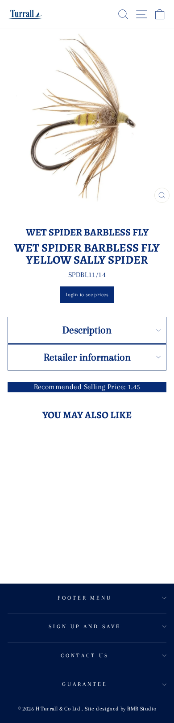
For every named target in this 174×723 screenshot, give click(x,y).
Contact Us (85, 655)
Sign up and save (85, 626)
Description (87, 330)
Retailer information (87, 357)
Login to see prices (87, 295)
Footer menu (85, 598)
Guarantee (85, 684)
